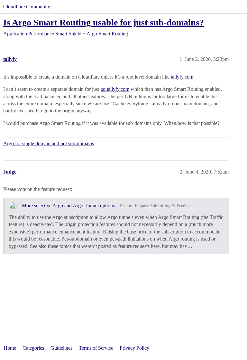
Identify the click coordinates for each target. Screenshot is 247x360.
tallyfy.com (182, 77)
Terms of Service (96, 348)
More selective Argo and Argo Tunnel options (68, 205)
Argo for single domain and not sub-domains (48, 143)
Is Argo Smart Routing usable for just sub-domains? (103, 22)
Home (10, 348)
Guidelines (61, 348)
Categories (33, 348)
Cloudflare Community (26, 6)
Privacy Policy (134, 348)
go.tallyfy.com (114, 89)
